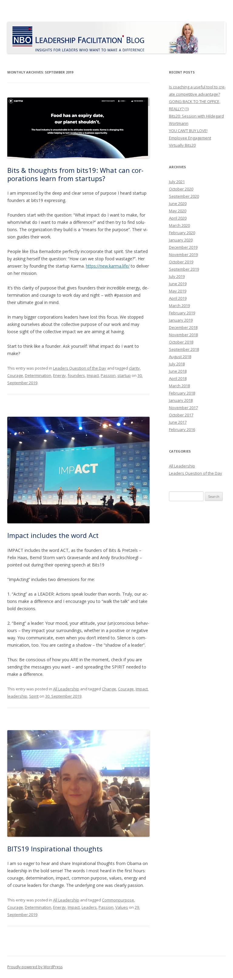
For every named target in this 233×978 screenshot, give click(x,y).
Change (109, 689)
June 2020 (178, 203)
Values (121, 907)
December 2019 (183, 247)
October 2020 (181, 189)
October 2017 (181, 415)
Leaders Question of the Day (79, 368)
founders (76, 375)
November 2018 (183, 334)
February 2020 (182, 232)
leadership (17, 696)
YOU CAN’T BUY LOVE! (188, 130)
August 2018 (180, 356)
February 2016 (182, 429)
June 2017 (178, 422)
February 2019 (182, 313)
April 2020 (178, 218)
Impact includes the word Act (53, 535)
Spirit (34, 696)
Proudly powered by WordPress (34, 966)
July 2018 (177, 364)
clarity (134, 368)
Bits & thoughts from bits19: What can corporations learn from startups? (75, 174)
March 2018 (179, 385)
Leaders (89, 907)
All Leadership (66, 689)
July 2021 (177, 181)
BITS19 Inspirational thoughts (55, 848)
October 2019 (181, 262)
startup (124, 375)
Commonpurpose (118, 900)
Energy (59, 375)
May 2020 (177, 211)
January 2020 (181, 240)
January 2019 (181, 320)
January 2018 (181, 400)
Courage (15, 375)
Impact (93, 375)
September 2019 (184, 269)
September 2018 (184, 349)
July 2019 (177, 276)
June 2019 (178, 283)
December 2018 (183, 327)
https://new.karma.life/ (108, 266)
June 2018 (178, 371)
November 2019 (183, 254)
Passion (108, 375)
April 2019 (178, 298)
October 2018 (181, 342)
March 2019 (179, 305)
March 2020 (179, 225)
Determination (38, 375)
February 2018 (182, 393)
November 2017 (183, 407)
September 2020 (184, 196)
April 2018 (178, 378)
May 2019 (177, 291)
